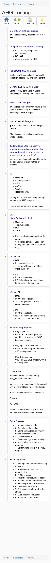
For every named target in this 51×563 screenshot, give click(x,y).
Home (6, 4)
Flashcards (18, 4)
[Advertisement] (25, 528)
